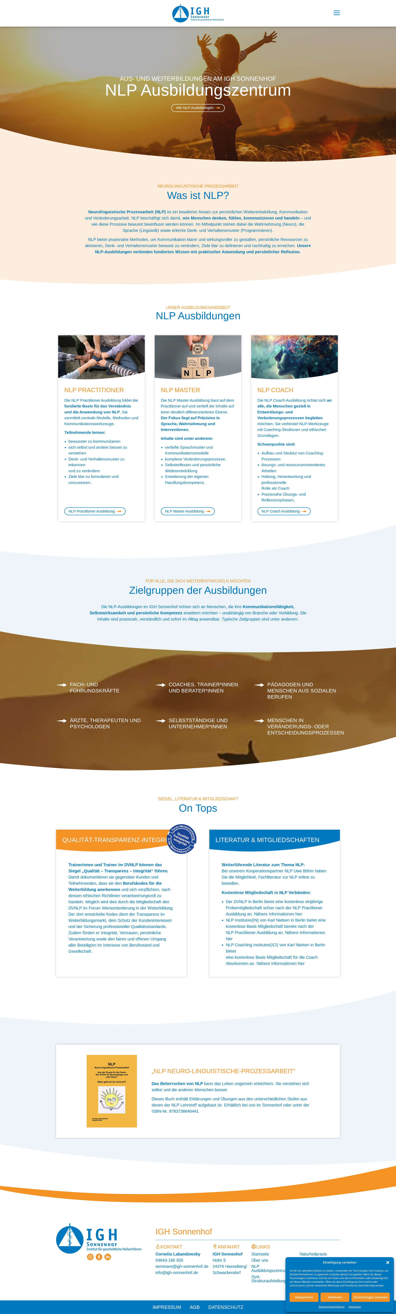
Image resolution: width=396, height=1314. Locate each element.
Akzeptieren (304, 1297)
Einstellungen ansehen (371, 1297)
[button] (388, 1262)
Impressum (355, 1306)
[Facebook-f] (99, 1257)
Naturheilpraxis (313, 1254)
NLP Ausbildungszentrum (270, 1268)
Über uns (259, 1260)
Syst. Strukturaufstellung (268, 1278)
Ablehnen (335, 1297)
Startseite (260, 1254)
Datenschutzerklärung (331, 1306)
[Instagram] (90, 1257)
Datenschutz (225, 1307)
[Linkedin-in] (107, 1257)
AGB (195, 1307)
